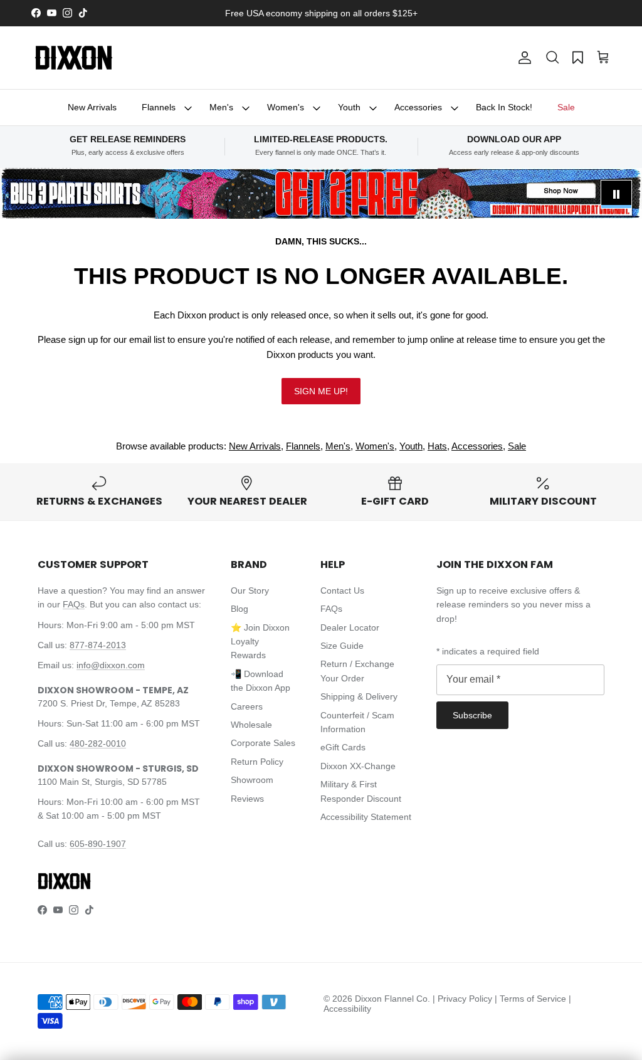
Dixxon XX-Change (358, 766)
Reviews (247, 799)
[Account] (522, 57)
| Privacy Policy (464, 999)
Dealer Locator (349, 627)
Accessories (418, 107)
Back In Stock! (504, 107)
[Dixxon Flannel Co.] (73, 57)
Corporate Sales (263, 743)
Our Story (250, 590)
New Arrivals (92, 107)
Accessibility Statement (365, 817)
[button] (552, 58)
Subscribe (472, 715)
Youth (349, 107)
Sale (566, 107)
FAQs (74, 604)
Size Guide (342, 646)
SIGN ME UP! (321, 391)
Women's (285, 107)
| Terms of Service (532, 999)
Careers (247, 706)
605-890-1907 (98, 844)
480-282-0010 (98, 743)
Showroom (252, 780)
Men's (221, 107)
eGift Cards (343, 747)
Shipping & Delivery (358, 696)
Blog (239, 609)
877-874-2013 (98, 645)
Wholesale (251, 725)
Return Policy (257, 762)
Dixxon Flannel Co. (392, 999)
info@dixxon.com (110, 665)
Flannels (159, 107)
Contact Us (342, 590)
